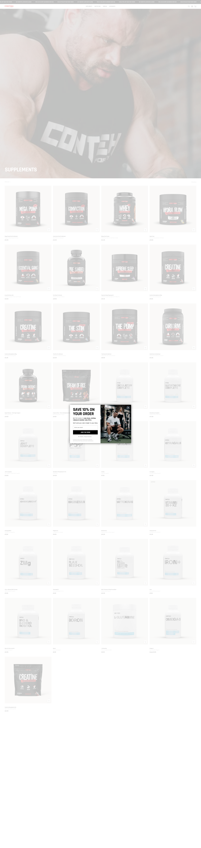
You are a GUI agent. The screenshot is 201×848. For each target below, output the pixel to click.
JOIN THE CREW (85, 432)
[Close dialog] (128, 407)
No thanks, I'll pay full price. (85, 436)
